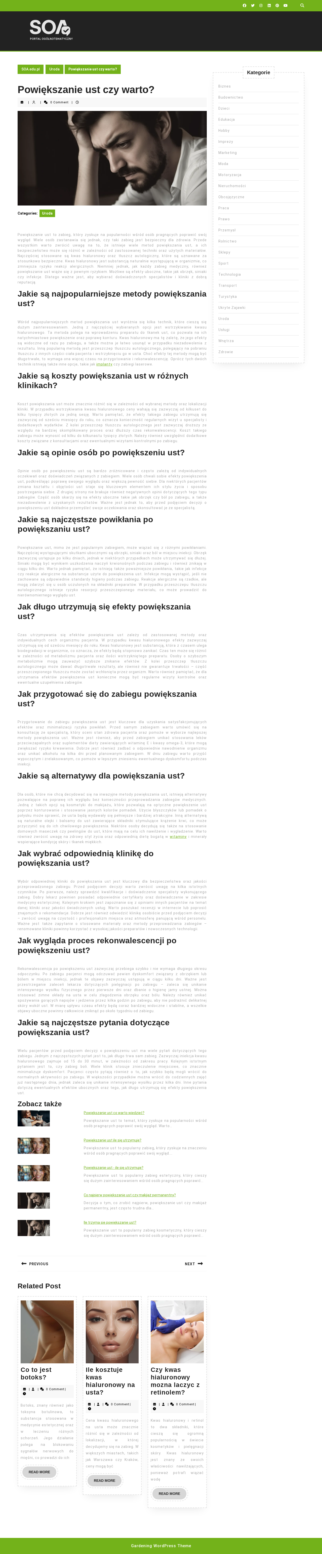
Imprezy (225, 142)
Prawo (224, 219)
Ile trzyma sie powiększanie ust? (110, 1222)
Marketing (227, 153)
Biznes (224, 86)
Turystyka (227, 297)
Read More (42, 1474)
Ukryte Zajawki (232, 308)
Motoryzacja (230, 175)
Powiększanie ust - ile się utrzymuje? (113, 1168)
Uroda (54, 69)
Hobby (224, 131)
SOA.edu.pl (30, 69)
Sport (223, 263)
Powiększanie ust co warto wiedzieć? (114, 1113)
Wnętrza (226, 341)
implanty (104, 364)
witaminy (178, 837)
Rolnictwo (227, 241)
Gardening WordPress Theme (161, 1545)
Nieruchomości (232, 186)
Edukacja (226, 119)
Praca (223, 208)
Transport (227, 285)
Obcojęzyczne (231, 197)
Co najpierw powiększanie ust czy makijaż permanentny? (130, 1195)
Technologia (229, 274)
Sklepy (224, 252)
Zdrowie (225, 352)
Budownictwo (230, 97)
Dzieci (224, 108)
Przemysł (227, 230)
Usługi (224, 330)
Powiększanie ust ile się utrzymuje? (112, 1140)
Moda (223, 164)
